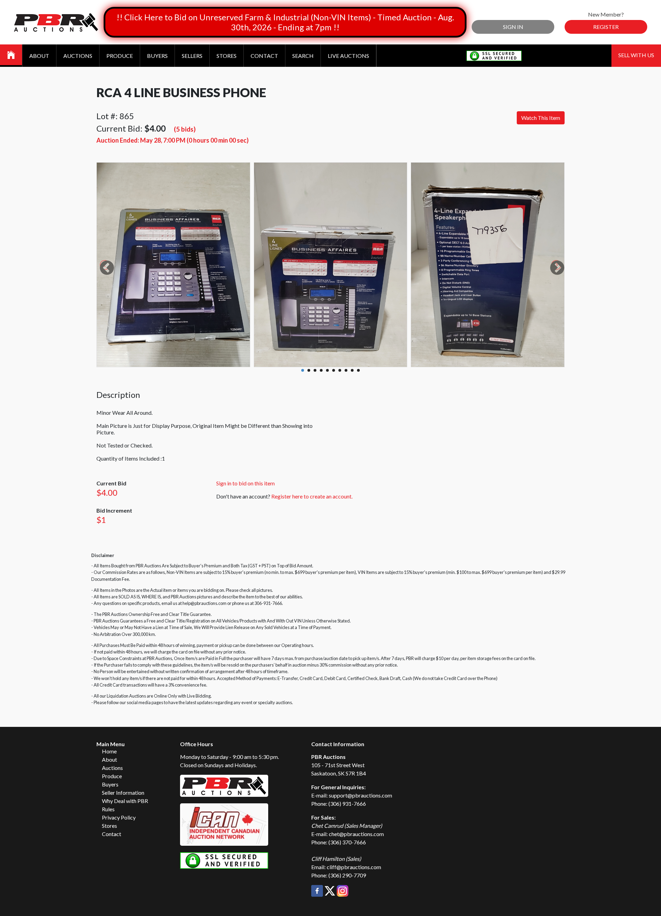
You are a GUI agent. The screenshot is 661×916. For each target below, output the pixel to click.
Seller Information (123, 792)
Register (606, 26)
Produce (119, 55)
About (39, 55)
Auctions (77, 55)
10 (358, 370)
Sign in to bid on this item (245, 483)
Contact (264, 55)
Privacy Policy (119, 817)
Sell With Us (636, 55)
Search (303, 55)
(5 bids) (185, 129)
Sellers (192, 55)
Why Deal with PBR (125, 800)
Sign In (513, 26)
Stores (227, 55)
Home (109, 751)
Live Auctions (348, 55)
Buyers (157, 55)
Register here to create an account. (312, 496)
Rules (108, 809)
